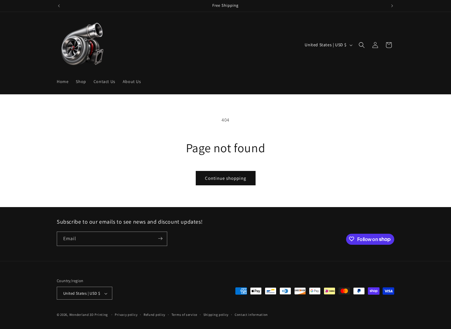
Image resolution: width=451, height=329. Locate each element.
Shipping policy (216, 314)
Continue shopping (225, 178)
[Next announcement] (392, 6)
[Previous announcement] (59, 6)
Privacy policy (126, 314)
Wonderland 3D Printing (89, 315)
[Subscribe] (160, 238)
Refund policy (154, 314)
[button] (361, 45)
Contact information (251, 314)
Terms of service (184, 314)
